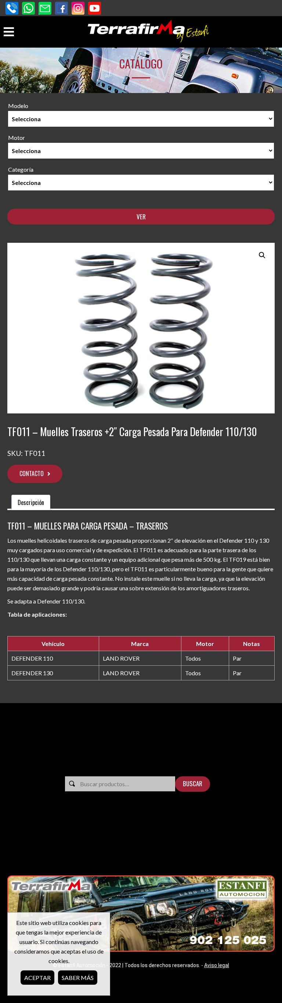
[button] (262, 255)
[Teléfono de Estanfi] (12, 9)
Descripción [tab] (31, 502)
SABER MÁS (78, 977)
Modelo (18, 105)
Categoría (20, 169)
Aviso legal (216, 965)
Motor (16, 137)
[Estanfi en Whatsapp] (28, 9)
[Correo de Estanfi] (45, 9)
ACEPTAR (37, 977)
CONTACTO (31, 473)
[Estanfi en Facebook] (61, 9)
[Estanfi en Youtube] (94, 9)
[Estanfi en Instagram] (78, 9)
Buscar (192, 783)
